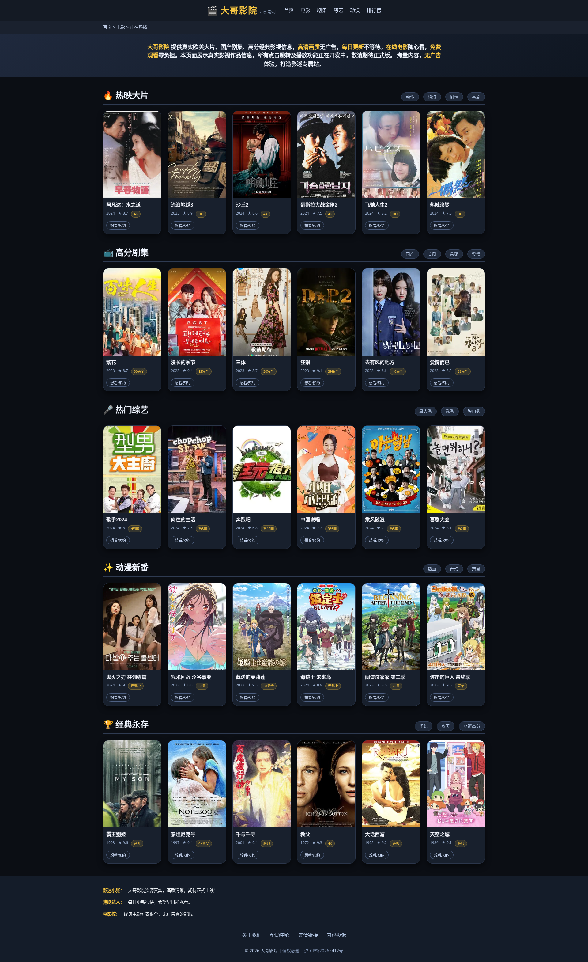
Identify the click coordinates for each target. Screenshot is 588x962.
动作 (410, 97)
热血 (432, 569)
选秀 (450, 411)
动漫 (355, 10)
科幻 (432, 97)
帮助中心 (280, 935)
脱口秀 (474, 411)
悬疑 (454, 254)
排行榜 (374, 10)
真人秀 (425, 411)
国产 (410, 254)
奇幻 (454, 569)
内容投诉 (336, 935)
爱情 (476, 254)
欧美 (445, 726)
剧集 (322, 10)
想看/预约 (118, 226)
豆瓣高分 (472, 726)
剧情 (454, 97)
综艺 (338, 10)
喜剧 (476, 97)
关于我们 (252, 935)
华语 (423, 726)
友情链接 (308, 935)
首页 (289, 10)
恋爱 (476, 569)
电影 (305, 10)
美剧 (432, 254)
